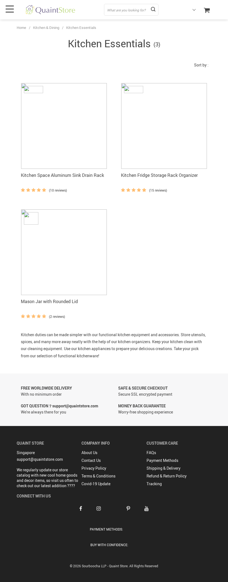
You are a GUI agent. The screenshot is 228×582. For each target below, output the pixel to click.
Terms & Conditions (98, 476)
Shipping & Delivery (163, 468)
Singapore (26, 452)
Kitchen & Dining (46, 27)
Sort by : (201, 65)
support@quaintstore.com (40, 459)
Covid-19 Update (95, 483)
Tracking (154, 483)
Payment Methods (162, 460)
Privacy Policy (93, 468)
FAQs (151, 452)
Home (21, 27)
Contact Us (91, 460)
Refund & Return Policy (167, 476)
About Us (89, 452)
